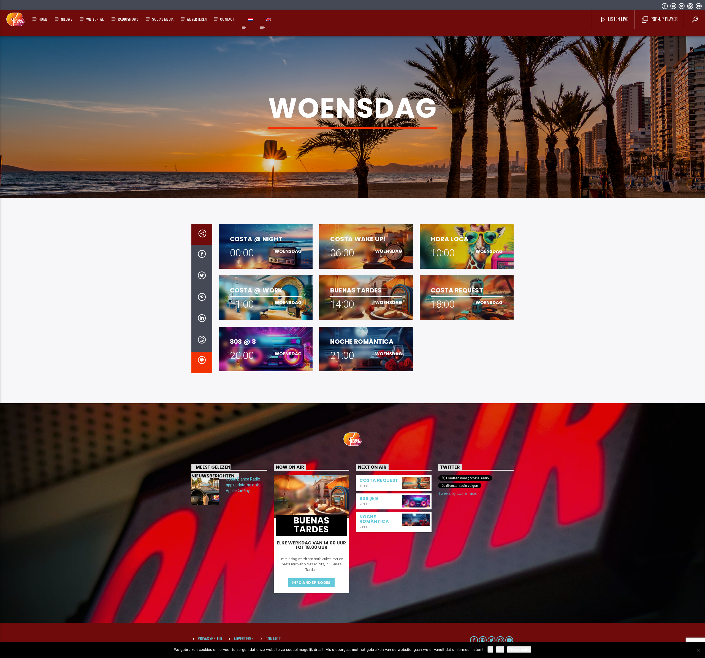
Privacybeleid (210, 638)
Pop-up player (663, 19)
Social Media (162, 19)
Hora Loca (449, 239)
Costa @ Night (256, 239)
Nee (500, 649)
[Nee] (698, 650)
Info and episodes (311, 582)
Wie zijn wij (95, 19)
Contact (227, 19)
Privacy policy (519, 649)
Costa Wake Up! (358, 239)
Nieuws (67, 19)
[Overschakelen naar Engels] (269, 19)
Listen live (617, 19)
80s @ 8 (243, 342)
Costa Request (457, 290)
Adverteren (197, 19)
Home (43, 19)
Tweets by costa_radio (458, 493)
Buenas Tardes (356, 290)
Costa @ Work (256, 290)
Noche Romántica (362, 342)
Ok (490, 649)
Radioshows (128, 19)
